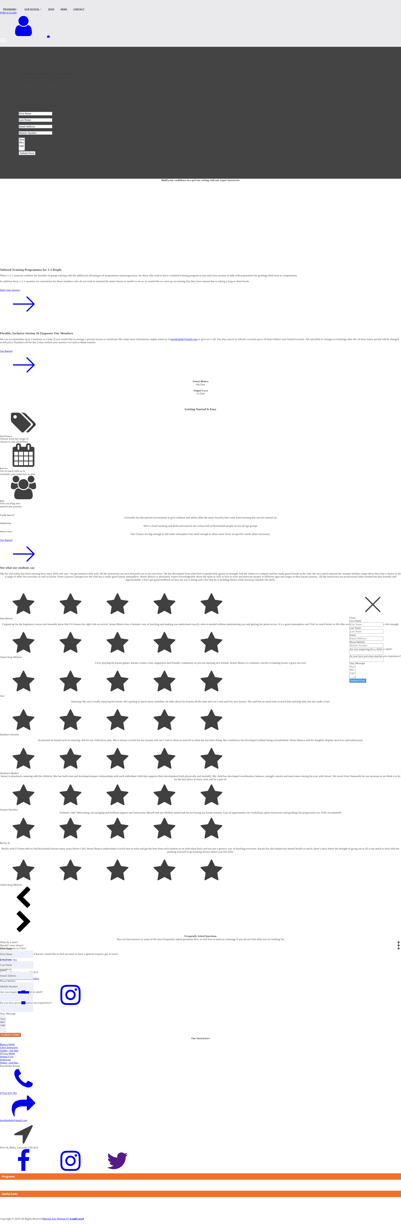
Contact (4, 1200)
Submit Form (358, 680)
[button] (200, 898)
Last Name (355, 627)
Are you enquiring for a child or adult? (370, 649)
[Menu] (3, 40)
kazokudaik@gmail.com (184, 339)
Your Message (357, 663)
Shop (3, 1210)
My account (6, 1214)
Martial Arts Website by (63, 1218)
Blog (2, 1205)
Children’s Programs (11, 1188)
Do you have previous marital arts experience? (375, 656)
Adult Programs (8, 1183)
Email (352, 634)
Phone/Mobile (357, 641)
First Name (355, 620)
